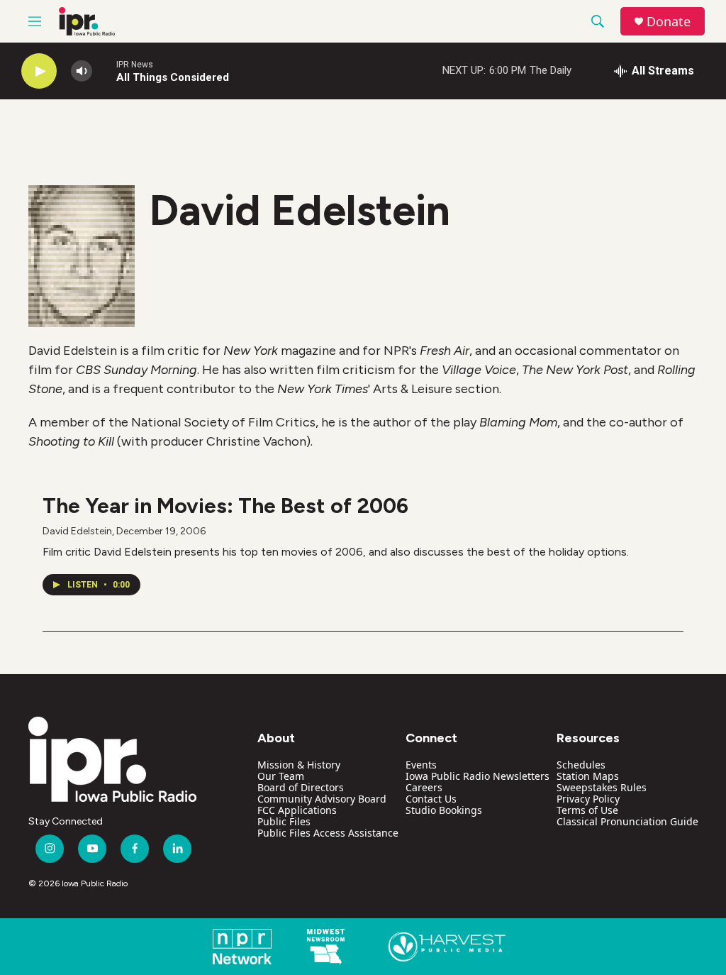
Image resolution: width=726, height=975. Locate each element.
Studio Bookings (444, 810)
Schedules (581, 764)
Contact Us (431, 798)
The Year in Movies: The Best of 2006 (225, 505)
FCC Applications (297, 810)
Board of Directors (300, 787)
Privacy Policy (588, 798)
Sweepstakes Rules (602, 787)
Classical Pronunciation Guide (627, 821)
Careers (424, 787)
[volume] (81, 71)
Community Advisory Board (321, 798)
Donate (669, 21)
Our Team (280, 776)
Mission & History (298, 764)
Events (421, 764)
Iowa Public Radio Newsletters (477, 776)
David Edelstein (77, 531)
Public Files (284, 821)
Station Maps (588, 776)
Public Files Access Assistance (327, 832)
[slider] (104, 70)
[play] (39, 71)
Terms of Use (587, 810)
